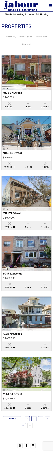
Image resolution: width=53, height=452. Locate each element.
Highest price (25, 36)
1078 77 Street (12, 93)
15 (23, 425)
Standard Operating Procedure (19, 14)
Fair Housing (42, 14)
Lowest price (41, 36)
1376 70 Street (12, 334)
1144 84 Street (12, 394)
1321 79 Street (12, 213)
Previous (12, 419)
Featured (26, 44)
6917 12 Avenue (12, 273)
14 (47, 419)
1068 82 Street (12, 153)
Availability (11, 36)
